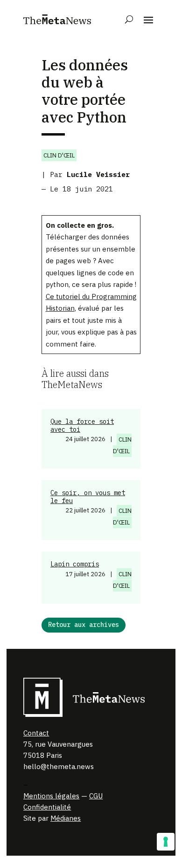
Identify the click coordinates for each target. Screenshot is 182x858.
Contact (36, 733)
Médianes (65, 818)
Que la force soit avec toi (82, 425)
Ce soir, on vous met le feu (87, 497)
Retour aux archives (83, 624)
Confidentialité (47, 807)
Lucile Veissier (98, 174)
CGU (96, 795)
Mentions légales (51, 795)
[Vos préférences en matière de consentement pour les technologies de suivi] (166, 842)
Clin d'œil (59, 155)
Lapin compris (74, 564)
